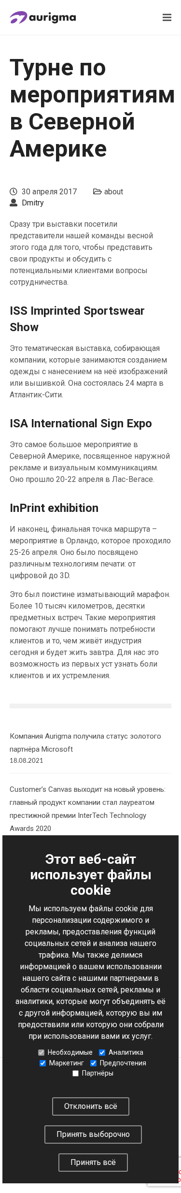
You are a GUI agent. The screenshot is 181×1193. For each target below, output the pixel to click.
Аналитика (126, 1052)
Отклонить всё (90, 1106)
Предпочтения (123, 1063)
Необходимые (70, 1052)
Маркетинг (66, 1063)
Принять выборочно (93, 1134)
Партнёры (97, 1073)
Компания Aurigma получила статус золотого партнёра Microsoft (85, 743)
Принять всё (93, 1162)
